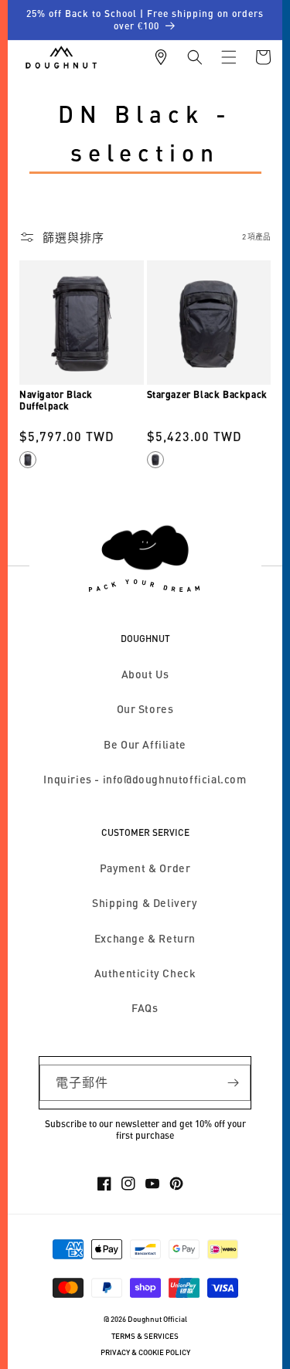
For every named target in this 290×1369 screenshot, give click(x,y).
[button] (195, 57)
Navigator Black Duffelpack (56, 401)
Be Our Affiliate (145, 744)
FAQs (144, 1007)
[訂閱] (233, 1083)
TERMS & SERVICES (145, 1336)
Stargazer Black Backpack (207, 394)
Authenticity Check (145, 973)
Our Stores (145, 708)
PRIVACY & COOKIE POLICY (145, 1352)
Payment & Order (145, 868)
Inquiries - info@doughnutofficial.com (144, 779)
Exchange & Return (145, 938)
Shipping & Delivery (144, 902)
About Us (145, 674)
